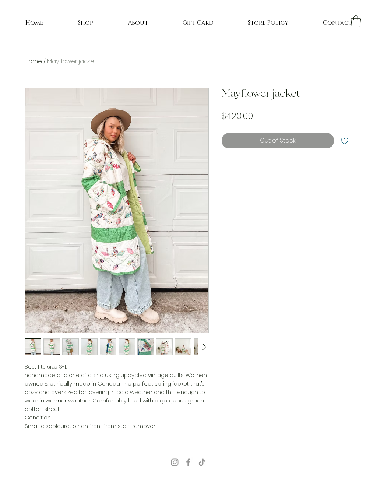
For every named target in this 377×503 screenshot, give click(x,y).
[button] (356, 21)
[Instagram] (175, 462)
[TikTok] (202, 462)
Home (33, 61)
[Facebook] (188, 462)
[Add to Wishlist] (344, 140)
